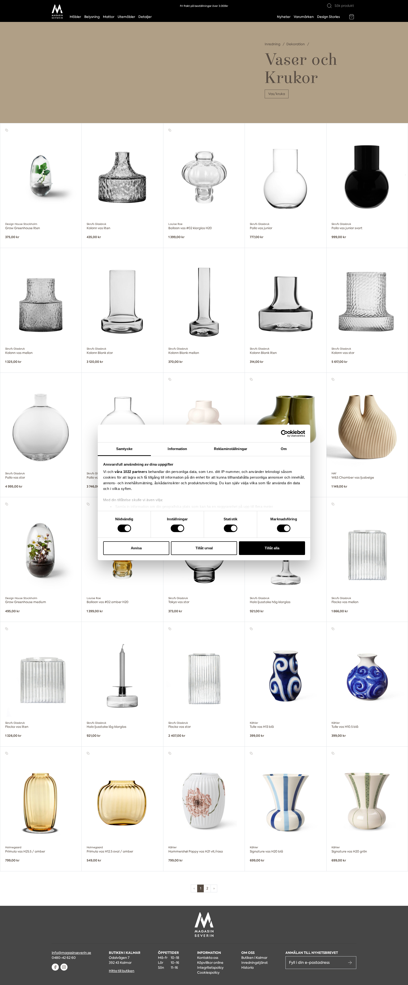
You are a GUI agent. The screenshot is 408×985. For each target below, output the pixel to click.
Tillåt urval (204, 548)
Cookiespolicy (208, 972)
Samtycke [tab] (124, 449)
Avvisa (136, 548)
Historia (247, 967)
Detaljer (145, 17)
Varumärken (304, 17)
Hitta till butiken (121, 971)
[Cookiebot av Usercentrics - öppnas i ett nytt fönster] (284, 433)
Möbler (75, 17)
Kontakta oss (207, 958)
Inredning (273, 44)
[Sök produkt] (329, 6)
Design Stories (328, 17)
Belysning (92, 17)
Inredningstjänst (254, 962)
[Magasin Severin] (57, 11)
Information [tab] (177, 449)
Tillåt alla (272, 548)
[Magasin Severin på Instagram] (64, 967)
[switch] (177, 528)
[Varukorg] (351, 17)
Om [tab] (284, 449)
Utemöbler (126, 17)
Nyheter (283, 17)
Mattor (108, 17)
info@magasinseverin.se (71, 953)
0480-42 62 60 (64, 958)
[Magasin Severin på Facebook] (55, 967)
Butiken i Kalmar (254, 958)
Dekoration (296, 44)
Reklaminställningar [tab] (230, 449)
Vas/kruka (276, 94)
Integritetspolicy (210, 967)
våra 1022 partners (131, 472)
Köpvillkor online (210, 962)
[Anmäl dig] (350, 962)
